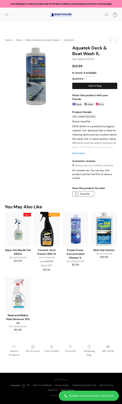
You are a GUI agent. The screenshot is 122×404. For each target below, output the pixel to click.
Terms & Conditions (42, 385)
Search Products (14, 352)
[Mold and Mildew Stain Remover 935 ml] (18, 294)
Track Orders (51, 351)
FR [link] (28, 385)
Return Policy (106, 385)
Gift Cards (108, 351)
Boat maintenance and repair (43, 40)
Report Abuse (67, 390)
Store (19, 40)
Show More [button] (78, 153)
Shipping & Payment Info (84, 385)
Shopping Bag (89, 352)
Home (8, 40)
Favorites (70, 351)
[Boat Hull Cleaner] (104, 229)
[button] (89, 396)
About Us (52, 390)
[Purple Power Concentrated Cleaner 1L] (75, 229)
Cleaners (69, 40)
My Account (33, 351)
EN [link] (23, 385)
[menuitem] (110, 40)
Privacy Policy (62, 385)
